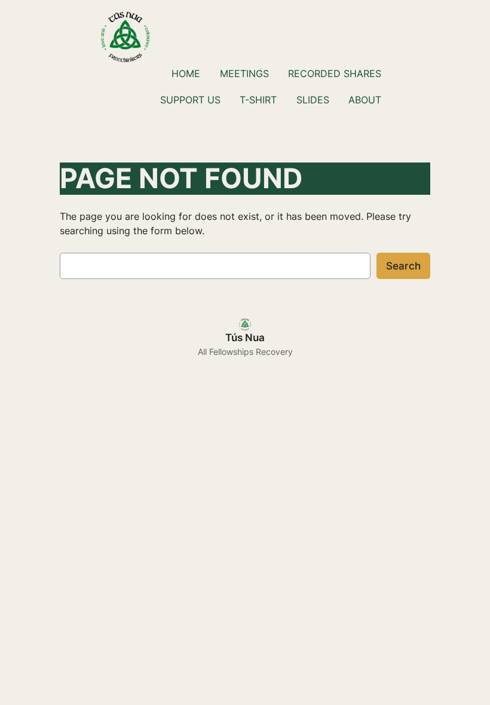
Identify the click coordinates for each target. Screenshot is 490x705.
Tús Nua (245, 338)
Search (403, 266)
